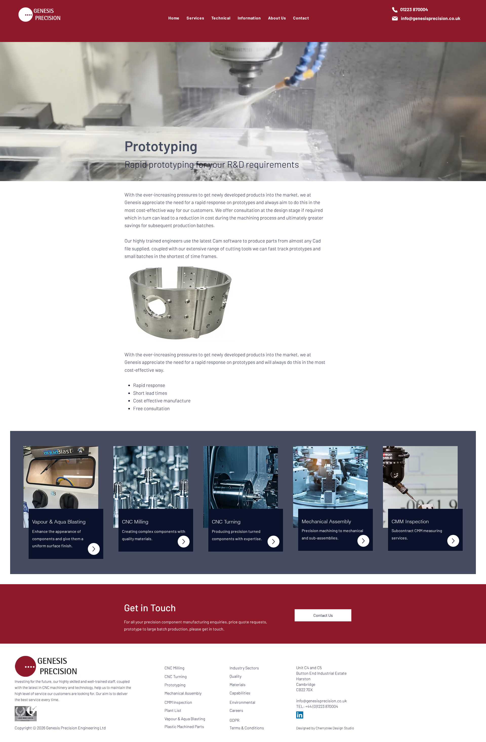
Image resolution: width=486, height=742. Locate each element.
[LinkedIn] (299, 714)
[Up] (94, 549)
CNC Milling (174, 667)
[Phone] (394, 9)
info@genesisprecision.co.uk (321, 700)
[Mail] (395, 18)
